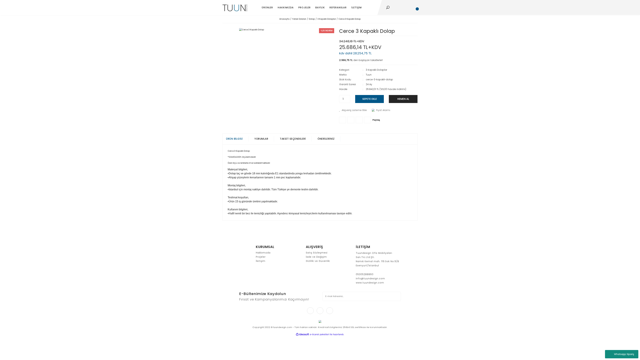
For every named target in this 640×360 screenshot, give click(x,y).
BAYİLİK (320, 7)
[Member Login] (406, 7)
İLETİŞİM (356, 7)
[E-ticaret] (319, 334)
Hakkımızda (263, 252)
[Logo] (234, 7)
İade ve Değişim (316, 256)
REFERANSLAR (338, 7)
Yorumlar (261, 138)
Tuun (369, 74)
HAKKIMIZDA (286, 7)
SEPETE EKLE (369, 99)
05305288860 (365, 274)
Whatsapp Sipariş (624, 354)
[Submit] (396, 296)
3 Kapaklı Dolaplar (376, 70)
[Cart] (416, 7)
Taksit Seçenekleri (293, 138)
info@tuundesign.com (370, 278)
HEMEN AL (403, 99)
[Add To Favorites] (353, 110)
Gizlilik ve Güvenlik (318, 261)
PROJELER (304, 7)
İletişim (260, 261)
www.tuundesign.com (370, 282)
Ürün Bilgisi (234, 138)
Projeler (261, 256)
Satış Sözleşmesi (317, 252)
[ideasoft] (302, 334)
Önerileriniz (326, 138)
